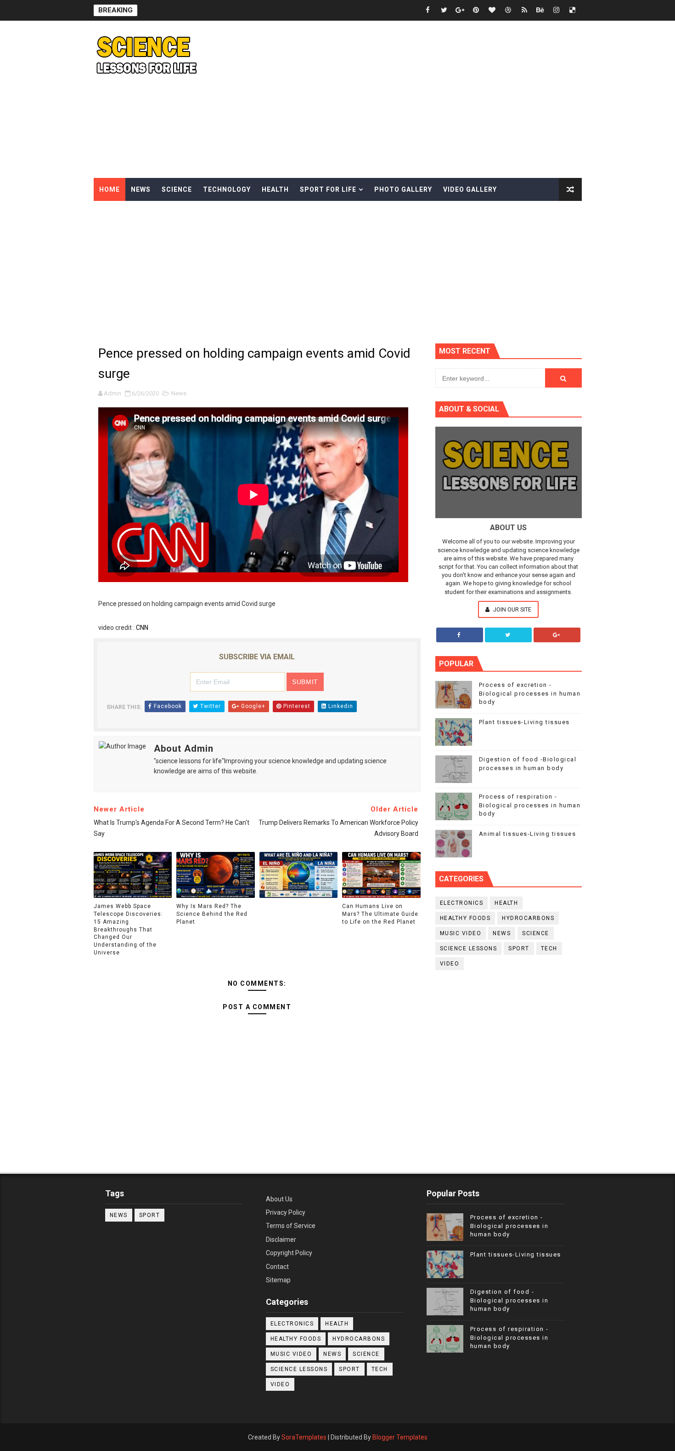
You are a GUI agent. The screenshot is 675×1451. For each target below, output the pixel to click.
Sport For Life (328, 189)
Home (109, 189)
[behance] (540, 10)
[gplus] (460, 10)
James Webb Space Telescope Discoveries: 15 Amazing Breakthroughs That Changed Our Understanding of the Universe (128, 929)
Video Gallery (470, 189)
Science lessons (468, 948)
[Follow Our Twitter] (508, 635)
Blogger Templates (400, 1437)
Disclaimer (281, 1239)
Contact (277, 1266)
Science (177, 189)
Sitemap (278, 1280)
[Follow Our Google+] (557, 635)
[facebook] (428, 10)
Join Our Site (511, 609)
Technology (227, 189)
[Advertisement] (414, 99)
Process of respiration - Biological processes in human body (530, 805)
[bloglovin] (492, 10)
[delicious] (572, 10)
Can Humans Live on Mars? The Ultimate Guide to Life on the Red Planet (380, 914)
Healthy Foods (465, 918)
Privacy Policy (285, 1212)
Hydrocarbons (528, 918)
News (141, 189)
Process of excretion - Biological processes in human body (530, 693)
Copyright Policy (289, 1253)
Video (450, 963)
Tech (549, 948)
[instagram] (556, 10)
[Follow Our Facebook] (459, 635)
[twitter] (444, 10)
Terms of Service (290, 1225)
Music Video (461, 933)
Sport (518, 948)
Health (275, 189)
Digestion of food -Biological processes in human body (509, 1300)
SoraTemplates (303, 1437)
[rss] (524, 10)
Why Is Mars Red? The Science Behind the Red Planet (212, 914)
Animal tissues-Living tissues (527, 833)
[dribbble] (508, 10)
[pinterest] (476, 10)
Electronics (462, 903)
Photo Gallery (403, 189)
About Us (279, 1199)
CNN (142, 627)
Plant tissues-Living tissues (524, 722)
